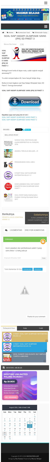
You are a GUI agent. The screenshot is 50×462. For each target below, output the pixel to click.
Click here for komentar (30, 230)
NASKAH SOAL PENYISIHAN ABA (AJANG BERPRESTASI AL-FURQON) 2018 (27, 142)
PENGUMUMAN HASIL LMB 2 (25, 162)
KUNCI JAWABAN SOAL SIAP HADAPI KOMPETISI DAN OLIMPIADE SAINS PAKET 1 (27, 186)
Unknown (9, 239)
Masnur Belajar (37, 459)
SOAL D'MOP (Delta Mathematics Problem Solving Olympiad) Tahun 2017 (26, 197)
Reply (43, 258)
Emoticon (38, 269)
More (27, 130)
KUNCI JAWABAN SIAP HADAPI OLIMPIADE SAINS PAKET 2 (38, 220)
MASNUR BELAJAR (33, 456)
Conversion (27, 269)
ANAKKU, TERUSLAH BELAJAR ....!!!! (26, 151)
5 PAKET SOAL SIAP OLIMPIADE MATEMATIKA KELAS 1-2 (25, 174)
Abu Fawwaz (19, 459)
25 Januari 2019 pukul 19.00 (12, 258)
